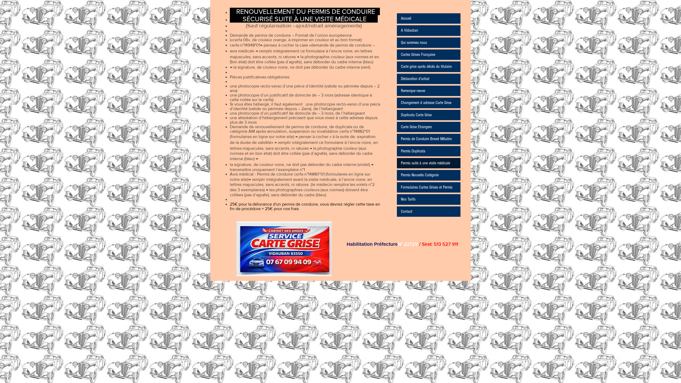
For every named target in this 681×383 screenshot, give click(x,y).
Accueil (406, 18)
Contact (406, 211)
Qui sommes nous (414, 42)
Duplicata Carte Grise (416, 115)
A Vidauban (409, 30)
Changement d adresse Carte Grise (426, 102)
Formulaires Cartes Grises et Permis (426, 187)
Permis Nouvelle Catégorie (420, 175)
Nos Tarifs (408, 199)
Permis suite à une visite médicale (425, 163)
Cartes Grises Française (418, 54)
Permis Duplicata (413, 151)
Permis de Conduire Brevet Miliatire (426, 138)
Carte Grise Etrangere (416, 126)
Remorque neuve (413, 90)
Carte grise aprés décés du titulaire (426, 66)
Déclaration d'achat (415, 78)
